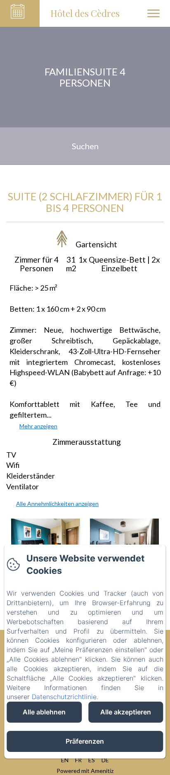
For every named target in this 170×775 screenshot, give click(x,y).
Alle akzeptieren (125, 712)
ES (91, 759)
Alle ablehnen (44, 712)
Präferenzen (85, 741)
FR (78, 759)
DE (105, 759)
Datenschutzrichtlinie (64, 697)
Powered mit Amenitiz (85, 770)
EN (64, 759)
